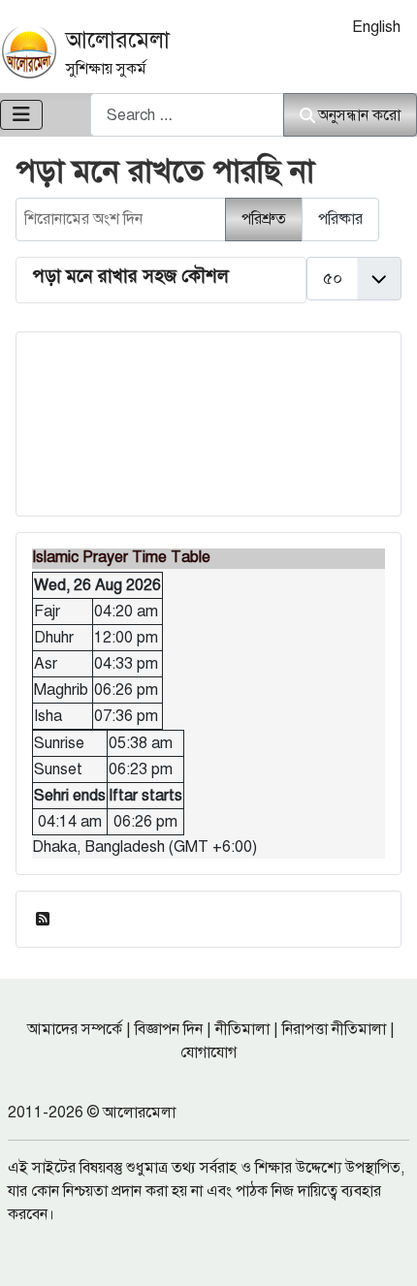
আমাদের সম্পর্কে (74, 1029)
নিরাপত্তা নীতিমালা (334, 1029)
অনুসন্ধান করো (359, 115)
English (376, 27)
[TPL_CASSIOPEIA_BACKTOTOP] (383, 1250)
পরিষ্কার (340, 219)
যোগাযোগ (208, 1052)
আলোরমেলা (118, 39)
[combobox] (187, 115)
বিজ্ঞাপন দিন (169, 1029)
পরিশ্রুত (263, 219)
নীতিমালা (242, 1029)
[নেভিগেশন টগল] (21, 115)
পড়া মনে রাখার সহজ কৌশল (130, 276)
